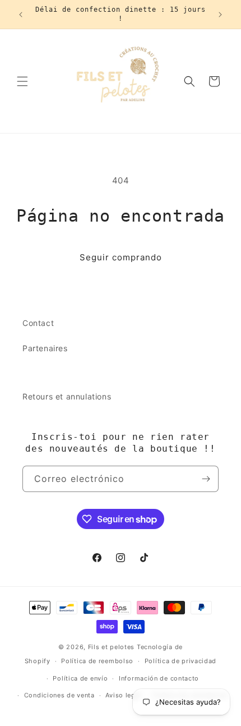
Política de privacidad (180, 661)
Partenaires (45, 348)
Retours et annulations (66, 396)
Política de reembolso (97, 661)
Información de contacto (159, 678)
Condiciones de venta (59, 695)
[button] (22, 81)
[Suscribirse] (205, 479)
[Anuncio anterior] (20, 14)
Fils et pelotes (111, 647)
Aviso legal (123, 695)
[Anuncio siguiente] (220, 14)
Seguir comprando (121, 257)
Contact (38, 323)
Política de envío (80, 678)
